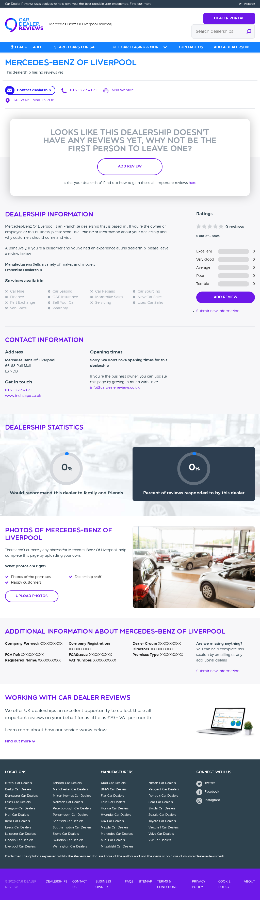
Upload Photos (32, 596)
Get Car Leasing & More (136, 47)
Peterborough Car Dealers (72, 808)
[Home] (27, 24)
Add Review (130, 166)
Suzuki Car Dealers (162, 814)
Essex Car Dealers (17, 802)
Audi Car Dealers (113, 783)
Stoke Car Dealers (66, 833)
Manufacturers (117, 772)
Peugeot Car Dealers (164, 789)
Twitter (209, 783)
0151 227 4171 (83, 90)
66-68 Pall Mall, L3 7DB (33, 100)
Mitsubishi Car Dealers (117, 846)
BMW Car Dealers (113, 789)
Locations (15, 772)
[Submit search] (249, 31)
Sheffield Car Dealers (68, 821)
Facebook (211, 791)
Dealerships (56, 881)
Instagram (212, 800)
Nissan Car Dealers (162, 783)
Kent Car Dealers (17, 821)
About (249, 881)
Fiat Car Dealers (112, 795)
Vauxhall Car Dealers (163, 827)
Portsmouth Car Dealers (70, 814)
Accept (249, 3)
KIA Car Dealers (112, 821)
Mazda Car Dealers (114, 827)
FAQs (129, 881)
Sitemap (145, 881)
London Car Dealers (67, 783)
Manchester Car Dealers (70, 789)
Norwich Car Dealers (68, 802)
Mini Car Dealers (113, 840)
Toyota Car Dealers (162, 821)
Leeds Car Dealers (18, 827)
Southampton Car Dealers (72, 827)
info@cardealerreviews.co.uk (115, 387)
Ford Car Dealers (113, 802)
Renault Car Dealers (163, 795)
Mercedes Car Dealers (117, 833)
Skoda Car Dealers (162, 808)
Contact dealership (34, 90)
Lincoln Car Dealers (19, 840)
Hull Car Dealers (17, 814)
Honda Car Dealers (114, 808)
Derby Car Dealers (18, 789)
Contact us (191, 47)
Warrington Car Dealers (70, 846)
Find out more (140, 3)
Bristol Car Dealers (18, 783)
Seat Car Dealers (161, 802)
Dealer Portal (229, 18)
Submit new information (217, 311)
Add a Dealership (231, 47)
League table (28, 47)
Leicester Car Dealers (20, 833)
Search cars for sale (76, 47)
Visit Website (122, 90)
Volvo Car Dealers (161, 833)
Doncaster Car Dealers (21, 795)
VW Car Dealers (160, 840)
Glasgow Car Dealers (20, 808)
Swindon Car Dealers (68, 840)
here (192, 183)
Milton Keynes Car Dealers (72, 795)
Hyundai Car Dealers (116, 814)
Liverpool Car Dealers (20, 846)
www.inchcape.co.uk (23, 396)
